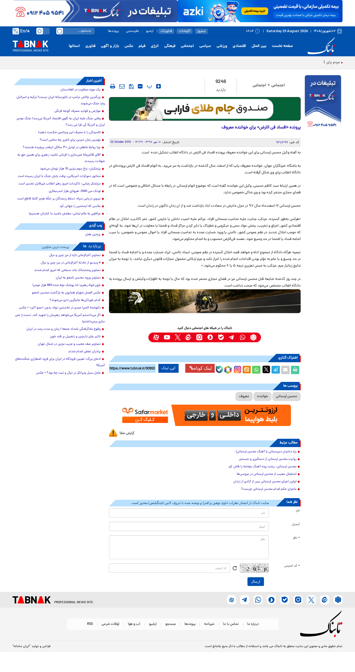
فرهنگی (169, 46)
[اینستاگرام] (237, 369)
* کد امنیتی (292, 566)
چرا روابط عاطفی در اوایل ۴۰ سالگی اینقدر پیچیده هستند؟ (62, 147)
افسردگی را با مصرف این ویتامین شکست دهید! (69, 132)
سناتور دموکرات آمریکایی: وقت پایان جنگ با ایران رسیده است (59, 176)
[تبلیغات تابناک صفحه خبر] (323, 103)
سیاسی (205, 46)
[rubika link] (253, 337)
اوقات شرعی (110, 624)
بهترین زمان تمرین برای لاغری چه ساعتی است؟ (70, 140)
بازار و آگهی (110, 46)
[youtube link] (166, 337)
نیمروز (201, 31)
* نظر (296, 538)
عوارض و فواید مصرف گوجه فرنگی (77, 111)
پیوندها (113, 31)
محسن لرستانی (286, 396)
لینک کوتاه (203, 368)
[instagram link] (199, 337)
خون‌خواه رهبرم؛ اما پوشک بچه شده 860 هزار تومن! (66, 285)
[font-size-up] (158, 86)
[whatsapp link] (242, 337)
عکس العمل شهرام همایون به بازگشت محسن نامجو (66, 292)
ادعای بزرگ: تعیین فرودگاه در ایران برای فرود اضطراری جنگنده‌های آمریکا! (60, 362)
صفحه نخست (282, 46)
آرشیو (150, 31)
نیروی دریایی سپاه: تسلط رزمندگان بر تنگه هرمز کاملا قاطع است (59, 198)
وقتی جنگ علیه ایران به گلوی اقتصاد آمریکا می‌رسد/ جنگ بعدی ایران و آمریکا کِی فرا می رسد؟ (61, 122)
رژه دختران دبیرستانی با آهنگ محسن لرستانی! (266, 451)
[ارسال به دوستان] (285, 370)
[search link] (59, 31)
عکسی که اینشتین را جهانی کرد (80, 206)
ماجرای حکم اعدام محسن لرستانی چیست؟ (268, 489)
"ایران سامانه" (21, 646)
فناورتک (166, 31)
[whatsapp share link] (256, 370)
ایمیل (296, 524)
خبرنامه (209, 624)
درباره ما (253, 624)
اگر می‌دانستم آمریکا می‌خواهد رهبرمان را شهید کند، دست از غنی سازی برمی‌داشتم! (60, 318)
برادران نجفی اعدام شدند (84, 351)
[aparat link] (156, 337)
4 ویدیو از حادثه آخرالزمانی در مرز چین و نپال (71, 262)
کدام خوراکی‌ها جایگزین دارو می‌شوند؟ (75, 300)
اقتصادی (239, 46)
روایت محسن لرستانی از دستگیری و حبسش (267, 459)
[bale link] (220, 337)
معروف (244, 396)
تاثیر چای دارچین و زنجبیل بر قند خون (75, 336)
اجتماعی (187, 46)
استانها (74, 46)
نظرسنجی (132, 31)
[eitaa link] (188, 337)
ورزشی (222, 46)
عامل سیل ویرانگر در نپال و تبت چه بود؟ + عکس (68, 373)
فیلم (142, 46)
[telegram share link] (276, 370)
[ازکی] (260, 11)
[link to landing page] (322, 46)
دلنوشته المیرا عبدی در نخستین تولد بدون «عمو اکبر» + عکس (60, 307)
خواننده (262, 396)
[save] (131, 86)
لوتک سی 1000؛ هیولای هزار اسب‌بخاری (75, 191)
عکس (129, 46)
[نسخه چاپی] (295, 370)
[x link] (177, 337)
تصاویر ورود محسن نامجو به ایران (78, 277)
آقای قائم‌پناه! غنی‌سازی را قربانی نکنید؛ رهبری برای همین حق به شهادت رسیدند (61, 158)
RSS (90, 624)
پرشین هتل (93, 234)
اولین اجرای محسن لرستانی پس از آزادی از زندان (264, 481)
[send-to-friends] (122, 86)
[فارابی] (205, 109)
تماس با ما (231, 624)
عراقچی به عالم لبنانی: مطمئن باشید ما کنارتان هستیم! (65, 213)
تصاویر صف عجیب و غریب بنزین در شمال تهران (69, 344)
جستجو (170, 624)
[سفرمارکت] (204, 415)
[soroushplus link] (210, 337)
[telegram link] (231, 337)
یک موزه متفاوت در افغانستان (80, 89)
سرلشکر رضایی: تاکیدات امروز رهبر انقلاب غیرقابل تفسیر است (60, 183)
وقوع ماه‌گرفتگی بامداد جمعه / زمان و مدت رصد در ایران (63, 329)
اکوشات (184, 31)
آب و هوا (134, 624)
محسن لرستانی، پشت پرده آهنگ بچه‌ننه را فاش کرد (262, 466)
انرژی (155, 46)
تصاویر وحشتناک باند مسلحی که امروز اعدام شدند (67, 270)
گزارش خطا (127, 433)
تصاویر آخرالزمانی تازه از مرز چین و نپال (75, 255)
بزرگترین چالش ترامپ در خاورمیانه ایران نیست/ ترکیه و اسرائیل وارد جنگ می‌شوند (60, 100)
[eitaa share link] (246, 370)
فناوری (90, 46)
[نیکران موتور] (205, 301)
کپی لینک (168, 368)
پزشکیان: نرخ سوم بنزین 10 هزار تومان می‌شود (70, 168)
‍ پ (148, 86)
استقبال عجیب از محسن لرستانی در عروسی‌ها (266, 474)
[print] (112, 86)
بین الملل (259, 46)
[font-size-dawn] (140, 86)
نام (298, 510)
